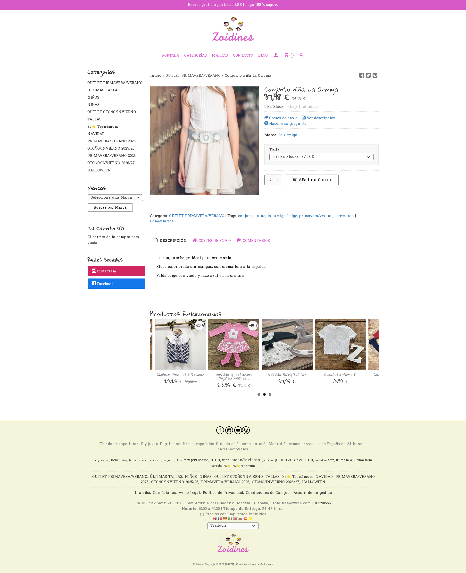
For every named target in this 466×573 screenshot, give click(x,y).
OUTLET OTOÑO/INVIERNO (111, 112)
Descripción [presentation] (173, 241)
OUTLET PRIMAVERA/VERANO (114, 83)
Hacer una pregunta (288, 123)
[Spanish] (245, 520)
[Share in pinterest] (375, 75)
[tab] (170, 241)
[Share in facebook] (361, 75)
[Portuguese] (235, 520)
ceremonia (344, 216)
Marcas (220, 55)
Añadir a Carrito (315, 180)
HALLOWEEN (99, 170)
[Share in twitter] (368, 75)
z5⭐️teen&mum (244, 466)
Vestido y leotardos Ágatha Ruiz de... (234, 376)
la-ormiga (276, 216)
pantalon (267, 460)
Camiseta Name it (340, 374)
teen (331, 460)
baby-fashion (101, 460)
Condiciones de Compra (268, 493)
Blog (263, 55)
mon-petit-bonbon (195, 460)
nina (261, 216)
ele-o (179, 460)
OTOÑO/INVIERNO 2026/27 (111, 163)
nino (226, 460)
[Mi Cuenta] (275, 55)
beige (292, 216)
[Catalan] (251, 520)
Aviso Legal (189, 493)
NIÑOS (93, 97)
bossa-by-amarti (139, 460)
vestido (216, 466)
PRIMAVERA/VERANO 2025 (111, 141)
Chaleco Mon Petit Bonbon (180, 374)
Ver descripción (321, 118)
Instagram (106, 271)
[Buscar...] (301, 55)
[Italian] (230, 520)
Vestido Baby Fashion (287, 374)
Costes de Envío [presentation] (214, 241)
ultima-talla (363, 460)
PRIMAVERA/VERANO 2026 (111, 156)
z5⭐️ (227, 466)
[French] (220, 520)
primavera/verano (316, 216)
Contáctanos (164, 493)
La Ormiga (287, 135)
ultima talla (344, 460)
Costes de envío (283, 118)
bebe (115, 460)
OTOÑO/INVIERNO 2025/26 (110, 148)
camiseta (155, 460)
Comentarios (162, 221)
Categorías (195, 55)
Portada (170, 55)
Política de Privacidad (223, 493)
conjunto (246, 216)
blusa (124, 460)
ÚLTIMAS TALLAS (103, 90)
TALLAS (94, 119)
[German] (225, 520)
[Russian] (240, 520)
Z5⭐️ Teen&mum (102, 126)
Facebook (105, 284)
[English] (215, 520)
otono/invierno (246, 460)
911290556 (322, 503)
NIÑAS (93, 105)
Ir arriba (142, 493)
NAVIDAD (96, 134)
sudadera (321, 460)
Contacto (243, 55)
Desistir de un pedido (312, 493)
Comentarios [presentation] (255, 241)
